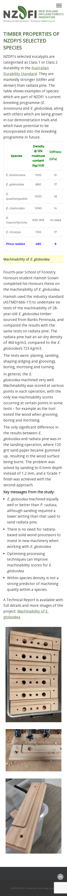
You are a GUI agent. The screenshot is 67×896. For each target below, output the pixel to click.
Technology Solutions (47, 888)
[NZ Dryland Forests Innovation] (33, 21)
